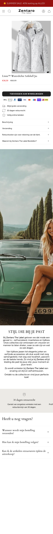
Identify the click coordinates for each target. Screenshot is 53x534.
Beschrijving (7, 122)
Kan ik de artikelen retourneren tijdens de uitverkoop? (24, 452)
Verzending (7, 128)
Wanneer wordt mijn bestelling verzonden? (18, 432)
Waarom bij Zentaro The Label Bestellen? (19, 141)
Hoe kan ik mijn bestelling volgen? (20, 442)
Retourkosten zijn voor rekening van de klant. (21, 135)
